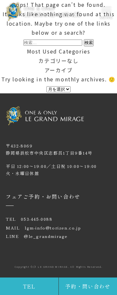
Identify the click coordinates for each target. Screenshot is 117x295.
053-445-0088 (36, 219)
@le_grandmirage (46, 236)
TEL (29, 286)
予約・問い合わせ (87, 286)
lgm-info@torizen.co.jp (53, 228)
